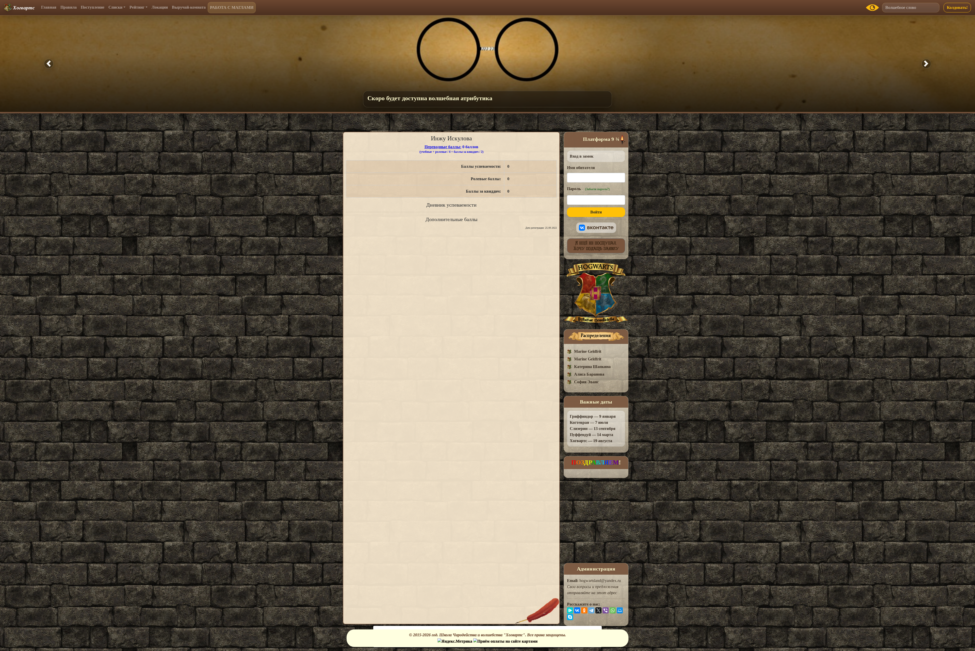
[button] (49, 63)
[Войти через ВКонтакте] (596, 227)
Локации (160, 7)
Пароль (588, 189)
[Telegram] (591, 610)
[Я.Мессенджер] (570, 610)
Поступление (92, 7)
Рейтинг (136, 7)
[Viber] (606, 610)
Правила (68, 7)
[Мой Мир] (620, 610)
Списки (115, 7)
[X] (598, 610)
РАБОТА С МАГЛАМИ (231, 7)
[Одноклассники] (584, 610)
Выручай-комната (189, 7)
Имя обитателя (581, 167)
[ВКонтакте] (577, 610)
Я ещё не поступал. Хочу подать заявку (596, 245)
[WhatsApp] (613, 610)
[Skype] (570, 617)
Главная (48, 7)
